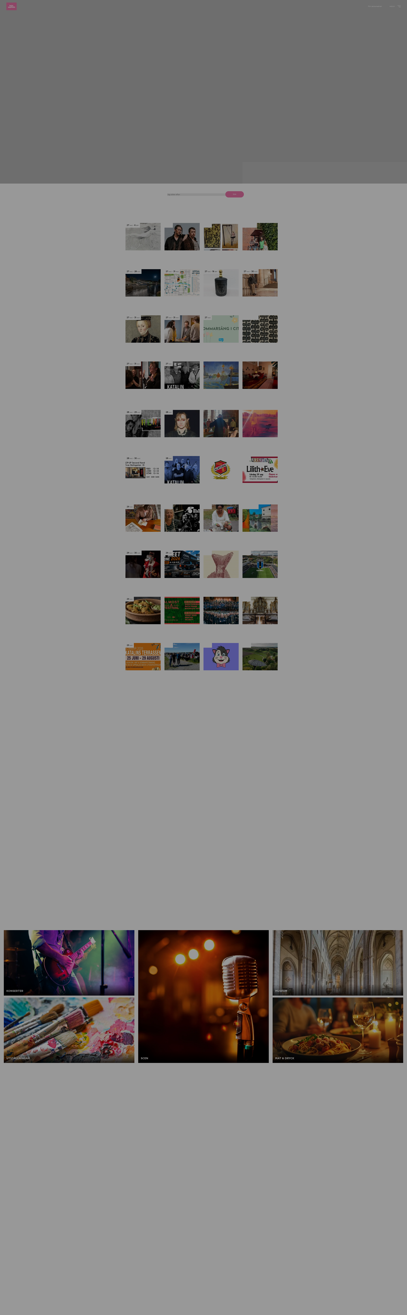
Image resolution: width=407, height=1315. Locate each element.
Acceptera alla (216, 665)
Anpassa (189, 665)
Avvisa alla (201, 665)
